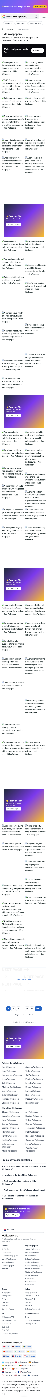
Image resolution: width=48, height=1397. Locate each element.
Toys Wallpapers (9, 1120)
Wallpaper (35, 1362)
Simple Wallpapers (33, 1087)
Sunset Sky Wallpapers (34, 1266)
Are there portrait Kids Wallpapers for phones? (24, 1190)
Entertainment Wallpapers (8, 1145)
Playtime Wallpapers (34, 1079)
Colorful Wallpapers (10, 1095)
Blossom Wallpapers (10, 1103)
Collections (6, 1252)
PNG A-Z (28, 1306)
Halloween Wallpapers (34, 1136)
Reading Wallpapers (33, 1116)
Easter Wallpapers (33, 1144)
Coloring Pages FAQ (10, 1333)
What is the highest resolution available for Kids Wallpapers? (24, 1167)
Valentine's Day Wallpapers (31, 1149)
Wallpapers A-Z (31, 1292)
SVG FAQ (5, 1327)
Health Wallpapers (9, 1140)
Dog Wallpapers (8, 1067)
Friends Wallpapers (33, 1083)
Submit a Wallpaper (32, 1320)
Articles (5, 1269)
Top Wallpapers (8, 1262)
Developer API (30, 1324)
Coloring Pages (8, 1309)
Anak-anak (30, 1356)
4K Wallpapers (30, 1256)
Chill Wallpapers (32, 1075)
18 (27, 1008)
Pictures (5, 1299)
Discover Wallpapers (10, 1256)
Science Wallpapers (33, 1124)
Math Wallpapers (32, 1132)
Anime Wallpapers (32, 1252)
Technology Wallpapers (35, 1128)
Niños (32, 1351)
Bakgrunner (21, 1375)
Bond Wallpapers (9, 1091)
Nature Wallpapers (32, 1249)
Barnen (28, 1347)
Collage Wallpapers (32, 1259)
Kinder (17, 1347)
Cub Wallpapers (8, 1083)
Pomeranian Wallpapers (12, 1075)
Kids (7, 1356)
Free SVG (5, 1302)
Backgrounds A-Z (32, 1296)
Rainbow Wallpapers (10, 1099)
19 (32, 1008)
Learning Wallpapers (10, 1128)
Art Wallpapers (31, 1112)
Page (17, 1015)
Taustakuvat (35, 1375)
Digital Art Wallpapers (33, 1272)
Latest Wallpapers (9, 1259)
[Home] (2, 29)
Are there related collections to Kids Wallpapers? (19, 1182)
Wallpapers (10, 29)
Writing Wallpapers (33, 1120)
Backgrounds (7, 1296)
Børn (7, 1347)
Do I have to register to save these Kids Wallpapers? (20, 1197)
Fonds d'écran (26, 1372)
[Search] (36, 16)
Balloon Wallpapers (33, 1091)
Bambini (21, 1351)
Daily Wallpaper (8, 1266)
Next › (38, 1008)
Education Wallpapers (11, 1116)
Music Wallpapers (9, 1151)
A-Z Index (5, 1249)
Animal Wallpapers (32, 1269)
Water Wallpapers (32, 1071)
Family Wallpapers (9, 1136)
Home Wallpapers (32, 1095)
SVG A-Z (28, 1302)
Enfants (18, 1356)
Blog (27, 1317)
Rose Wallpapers (32, 1103)
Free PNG (5, 1306)
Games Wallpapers (10, 1124)
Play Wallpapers (8, 1132)
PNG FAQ (5, 1330)
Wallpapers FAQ (8, 1317)
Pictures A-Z (30, 1299)
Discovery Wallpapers (34, 1099)
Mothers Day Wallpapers (12, 1087)
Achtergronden (10, 1372)
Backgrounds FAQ (9, 1320)
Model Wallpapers (32, 1262)
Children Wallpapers (10, 1112)
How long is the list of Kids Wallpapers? (21, 1175)
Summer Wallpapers (34, 1067)
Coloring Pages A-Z (33, 1309)
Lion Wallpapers (8, 1079)
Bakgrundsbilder (11, 1366)
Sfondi (7, 1369)
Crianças (8, 1351)
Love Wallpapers (9, 1071)
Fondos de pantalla (21, 1369)
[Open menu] (44, 17)
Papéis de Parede (29, 1366)
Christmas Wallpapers (34, 1140)
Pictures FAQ (7, 1324)
